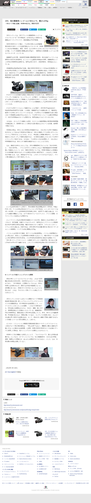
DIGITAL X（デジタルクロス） (26, 464)
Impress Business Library (25, 458)
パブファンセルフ (74, 463)
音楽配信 (70, 7)
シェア (25, 29)
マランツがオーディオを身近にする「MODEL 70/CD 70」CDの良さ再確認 (79, 59)
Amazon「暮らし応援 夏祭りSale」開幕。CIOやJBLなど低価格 (79, 129)
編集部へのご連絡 (40, 483)
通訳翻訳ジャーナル (59, 458)
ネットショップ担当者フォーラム (27, 456)
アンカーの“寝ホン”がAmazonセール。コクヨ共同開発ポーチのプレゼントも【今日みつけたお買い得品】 (76, 27)
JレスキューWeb (58, 461)
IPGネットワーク (72, 466)
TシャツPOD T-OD (44, 458)
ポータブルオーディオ (21, 7)
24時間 (72, 22)
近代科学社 (39, 471)
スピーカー (62, 7)
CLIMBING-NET (42, 469)
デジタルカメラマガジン (10, 471)
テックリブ (55, 474)
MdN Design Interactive (60, 471)
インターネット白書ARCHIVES (11, 477)
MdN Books (57, 469)
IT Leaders (6, 461)
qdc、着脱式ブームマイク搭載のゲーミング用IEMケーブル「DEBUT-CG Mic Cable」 (79, 157)
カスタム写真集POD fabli (76, 471)
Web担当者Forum (8, 456)
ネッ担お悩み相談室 (9, 466)
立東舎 (40, 461)
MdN (54, 466)
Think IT (6, 453)
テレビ (4, 7)
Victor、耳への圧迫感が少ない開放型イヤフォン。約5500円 (79, 114)
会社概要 (60, 483)
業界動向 (55, 7)
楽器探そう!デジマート (44, 456)
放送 (50, 7)
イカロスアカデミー (59, 464)
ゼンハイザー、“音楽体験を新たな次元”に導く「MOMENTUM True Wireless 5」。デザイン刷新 (76, 34)
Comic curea (73, 456)
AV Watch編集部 (10, 372)
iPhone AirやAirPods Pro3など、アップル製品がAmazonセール (79, 145)
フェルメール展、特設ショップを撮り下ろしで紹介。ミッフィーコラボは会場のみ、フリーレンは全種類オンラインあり (76, 228)
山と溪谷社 (39, 464)
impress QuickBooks (75, 458)
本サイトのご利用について (8, 483)
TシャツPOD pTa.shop (76, 468)
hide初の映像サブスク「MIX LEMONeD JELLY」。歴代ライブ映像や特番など (79, 103)
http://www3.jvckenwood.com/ (13, 405)
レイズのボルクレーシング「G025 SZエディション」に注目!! (79, 66)
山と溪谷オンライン (43, 466)
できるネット (7, 474)
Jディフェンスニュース (60, 456)
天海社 (71, 453)
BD (45, 7)
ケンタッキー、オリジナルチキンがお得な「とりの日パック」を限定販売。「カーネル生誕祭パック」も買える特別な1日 (76, 224)
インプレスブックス (24, 471)
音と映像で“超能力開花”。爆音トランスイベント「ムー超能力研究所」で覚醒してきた (79, 180)
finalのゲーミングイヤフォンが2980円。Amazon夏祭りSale (79, 136)
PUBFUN (70, 461)
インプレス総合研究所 (9, 458)
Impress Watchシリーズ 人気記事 (75, 210)
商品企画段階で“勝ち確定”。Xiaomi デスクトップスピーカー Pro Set (79, 256)
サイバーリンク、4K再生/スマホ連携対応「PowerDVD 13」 (22, 433)
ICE (69, 451)
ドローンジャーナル (9, 464)
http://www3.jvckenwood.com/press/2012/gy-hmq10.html (21, 410)
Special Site (69, 48)
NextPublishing (23, 473)
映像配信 (40, 7)
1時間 (65, 22)
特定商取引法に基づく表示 (82, 483)
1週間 (78, 22)
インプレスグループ (69, 483)
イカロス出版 (56, 451)
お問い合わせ (20, 483)
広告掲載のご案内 (29, 483)
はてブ (34, 29)
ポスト (12, 29)
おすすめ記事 (70, 238)
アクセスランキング (71, 20)
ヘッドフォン (32, 7)
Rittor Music (40, 451)
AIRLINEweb (57, 453)
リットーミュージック (44, 453)
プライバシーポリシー (51, 483)
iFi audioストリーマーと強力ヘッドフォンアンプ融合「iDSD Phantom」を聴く (79, 78)
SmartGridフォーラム (24, 453)
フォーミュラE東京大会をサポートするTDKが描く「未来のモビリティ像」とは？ (79, 53)
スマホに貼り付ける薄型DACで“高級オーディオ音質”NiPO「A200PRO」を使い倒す (79, 249)
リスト (17, 29)
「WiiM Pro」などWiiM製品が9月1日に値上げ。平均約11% (78, 89)
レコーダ (11, 7)
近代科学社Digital (43, 473)
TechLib (56, 476)
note (43, 29)
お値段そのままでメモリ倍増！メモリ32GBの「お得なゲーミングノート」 (79, 72)
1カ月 (85, 22)
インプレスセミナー (24, 461)
